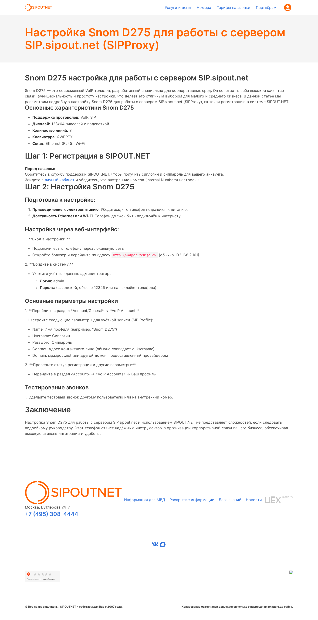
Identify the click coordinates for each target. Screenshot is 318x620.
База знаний (230, 499)
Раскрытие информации (191, 499)
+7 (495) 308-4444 (51, 514)
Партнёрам (266, 7)
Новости (254, 499)
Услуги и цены (178, 7)
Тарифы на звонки (233, 7)
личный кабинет (59, 179)
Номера (204, 7)
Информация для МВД (144, 499)
